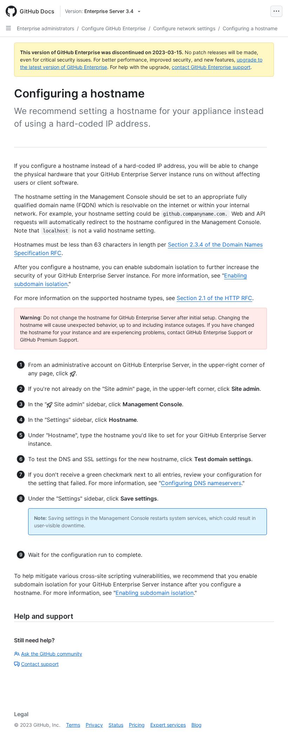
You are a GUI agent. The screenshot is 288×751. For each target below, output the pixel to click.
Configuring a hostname (250, 28)
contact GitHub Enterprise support (211, 67)
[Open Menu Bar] (276, 11)
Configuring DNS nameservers (201, 482)
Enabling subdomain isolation (155, 592)
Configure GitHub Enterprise (113, 28)
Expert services (168, 725)
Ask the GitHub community (51, 654)
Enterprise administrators (45, 28)
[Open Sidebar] (8, 28)
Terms (73, 725)
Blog (196, 725)
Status (116, 725)
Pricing (137, 725)
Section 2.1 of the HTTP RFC (214, 297)
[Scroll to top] (273, 735)
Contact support (40, 664)
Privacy (94, 725)
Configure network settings (184, 28)
